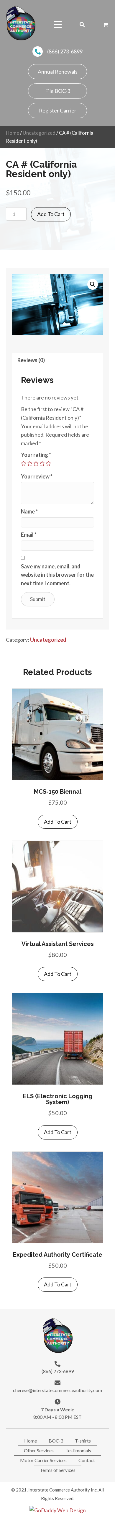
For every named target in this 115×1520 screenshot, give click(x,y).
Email (29, 534)
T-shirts (83, 1440)
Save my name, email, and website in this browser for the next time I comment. (57, 575)
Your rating (36, 454)
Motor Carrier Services (43, 1460)
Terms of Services (57, 1470)
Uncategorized (39, 133)
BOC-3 (56, 1440)
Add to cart (51, 214)
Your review (36, 476)
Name (29, 511)
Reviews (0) (31, 360)
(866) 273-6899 (65, 51)
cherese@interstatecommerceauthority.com (57, 1390)
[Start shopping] (106, 24)
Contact (86, 1460)
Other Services (39, 1450)
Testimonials (78, 1450)
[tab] (57, 360)
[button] (57, 71)
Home (12, 133)
